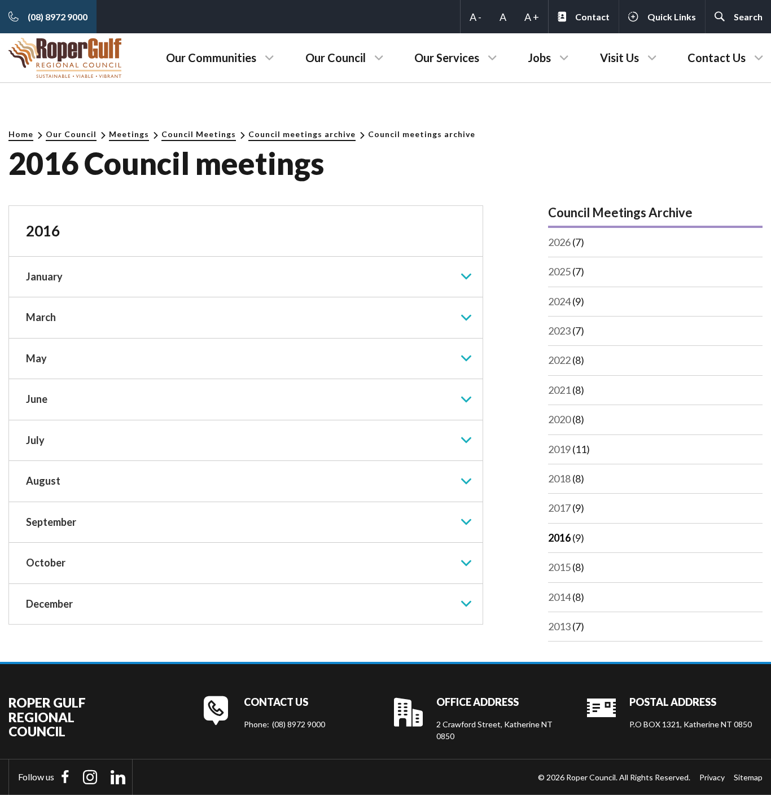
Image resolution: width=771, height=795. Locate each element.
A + (531, 17)
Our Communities (211, 57)
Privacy (712, 777)
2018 (559, 478)
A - (475, 17)
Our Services (446, 57)
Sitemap (748, 777)
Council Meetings (198, 134)
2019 (559, 449)
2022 (559, 360)
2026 (559, 242)
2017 (559, 508)
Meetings (129, 134)
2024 (559, 301)
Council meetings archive (302, 134)
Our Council (335, 57)
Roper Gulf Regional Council (47, 717)
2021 (559, 390)
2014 (559, 597)
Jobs (539, 57)
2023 (559, 330)
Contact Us (716, 57)
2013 (559, 626)
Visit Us (619, 57)
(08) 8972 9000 (298, 724)
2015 (559, 567)
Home (20, 134)
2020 (559, 419)
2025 (559, 271)
